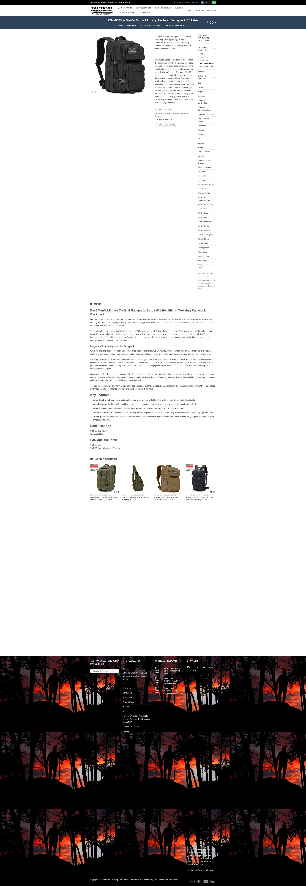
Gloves (200, 134)
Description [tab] (95, 304)
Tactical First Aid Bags (208, 66)
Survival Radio (203, 226)
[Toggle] (214, 48)
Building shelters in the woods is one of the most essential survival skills (206, 284)
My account (127, 697)
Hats (199, 139)
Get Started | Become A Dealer (200, 870)
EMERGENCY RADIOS (127, 13)
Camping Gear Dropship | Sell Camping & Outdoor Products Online (135, 676)
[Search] (119, 8)
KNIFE (157, 8)
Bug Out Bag (203, 92)
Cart (124, 684)
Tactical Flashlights (205, 235)
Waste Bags (202, 252)
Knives (200, 147)
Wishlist (126, 731)
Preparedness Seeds (206, 184)
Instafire (201, 143)
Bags (202, 54)
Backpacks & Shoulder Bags (144, 25)
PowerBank (202, 180)
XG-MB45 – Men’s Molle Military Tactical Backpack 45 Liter (166, 498)
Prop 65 (126, 707)
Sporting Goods (204, 193)
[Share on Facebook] (157, 125)
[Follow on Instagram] (202, 2)
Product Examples (191, 2)
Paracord (201, 172)
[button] (188, 10)
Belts (200, 83)
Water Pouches (203, 260)
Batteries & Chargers (202, 77)
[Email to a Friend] (166, 125)
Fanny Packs (204, 57)
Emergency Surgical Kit (206, 114)
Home (121, 25)
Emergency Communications (204, 108)
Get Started (177, 2)
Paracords (202, 176)
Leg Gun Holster (204, 152)
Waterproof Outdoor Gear (205, 266)
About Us (126, 668)
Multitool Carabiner (205, 167)
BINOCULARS (166, 8)
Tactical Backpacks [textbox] (103, 671)
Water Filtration (203, 256)
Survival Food (203, 213)
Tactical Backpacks (176, 25)
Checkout (127, 688)
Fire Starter (202, 126)
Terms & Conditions (131, 727)
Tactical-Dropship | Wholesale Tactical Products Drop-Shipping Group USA (136, 719)
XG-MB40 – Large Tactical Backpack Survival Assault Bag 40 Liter (104, 498)
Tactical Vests (203, 243)
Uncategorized (203, 248)
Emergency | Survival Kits (202, 101)
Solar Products (203, 189)
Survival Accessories (205, 204)
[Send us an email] (210, 2)
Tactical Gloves (203, 239)
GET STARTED (126, 8)
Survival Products (204, 222)
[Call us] (214, 2)
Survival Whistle (204, 230)
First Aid (201, 130)
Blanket (200, 87)
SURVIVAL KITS (145, 13)
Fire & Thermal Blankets (203, 120)
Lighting (201, 156)
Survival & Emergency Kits (204, 198)
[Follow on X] (206, 2)
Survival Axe (202, 209)
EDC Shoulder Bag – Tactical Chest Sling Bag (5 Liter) (135, 498)
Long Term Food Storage (204, 161)
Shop (125, 711)
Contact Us (127, 693)
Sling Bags (204, 60)
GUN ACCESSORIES (143, 8)
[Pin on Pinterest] (170, 125)
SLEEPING (179, 8)
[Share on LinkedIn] (174, 125)
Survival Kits (202, 217)
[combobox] (104, 671)
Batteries (201, 72)
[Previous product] (214, 22)
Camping (201, 96)
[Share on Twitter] (161, 125)
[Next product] (209, 22)
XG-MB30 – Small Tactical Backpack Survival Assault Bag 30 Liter (199, 498)
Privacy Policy (129, 702)
